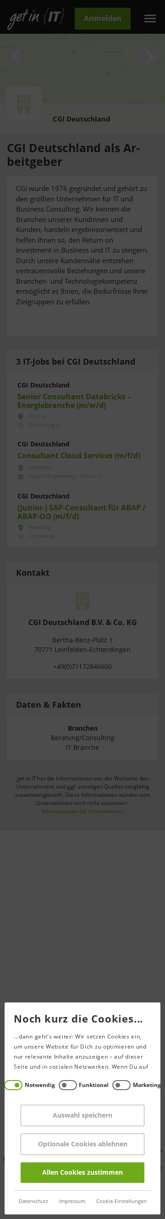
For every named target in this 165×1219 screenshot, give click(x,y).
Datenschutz (33, 1201)
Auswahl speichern (82, 1115)
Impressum (72, 1201)
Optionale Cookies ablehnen (82, 1144)
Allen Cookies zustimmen (82, 1173)
